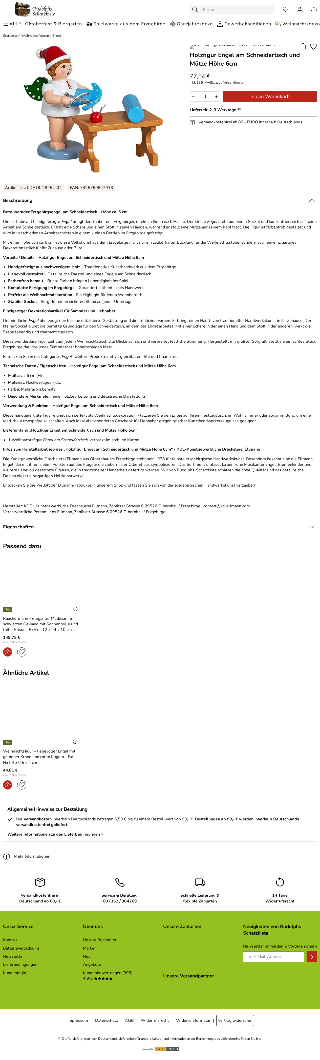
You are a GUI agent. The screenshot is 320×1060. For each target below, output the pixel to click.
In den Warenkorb (270, 96)
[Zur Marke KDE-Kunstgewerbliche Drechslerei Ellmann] (232, 47)
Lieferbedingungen (20, 964)
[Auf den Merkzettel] (313, 46)
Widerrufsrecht (155, 1020)
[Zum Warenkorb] (314, 10)
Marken (90, 948)
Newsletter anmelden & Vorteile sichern (280, 946)
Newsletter (13, 956)
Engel (56, 36)
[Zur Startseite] (35, 9)
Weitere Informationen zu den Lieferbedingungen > (55, 834)
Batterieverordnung (21, 948)
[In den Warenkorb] (7, 652)
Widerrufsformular (193, 1020)
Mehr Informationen (32, 856)
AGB (129, 1020)
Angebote (92, 964)
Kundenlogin (14, 973)
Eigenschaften (18, 527)
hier (259, 1039)
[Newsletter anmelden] (312, 956)
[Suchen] (196, 9)
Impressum (78, 1020)
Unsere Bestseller (100, 940)
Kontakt (10, 940)
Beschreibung (17, 200)
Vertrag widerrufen (235, 1020)
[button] (302, 46)
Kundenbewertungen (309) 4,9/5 (108, 975)
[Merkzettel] (286, 10)
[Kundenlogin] (300, 10)
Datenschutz (106, 1020)
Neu (87, 956)
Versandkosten (234, 83)
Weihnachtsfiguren (35, 36)
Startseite (10, 36)
